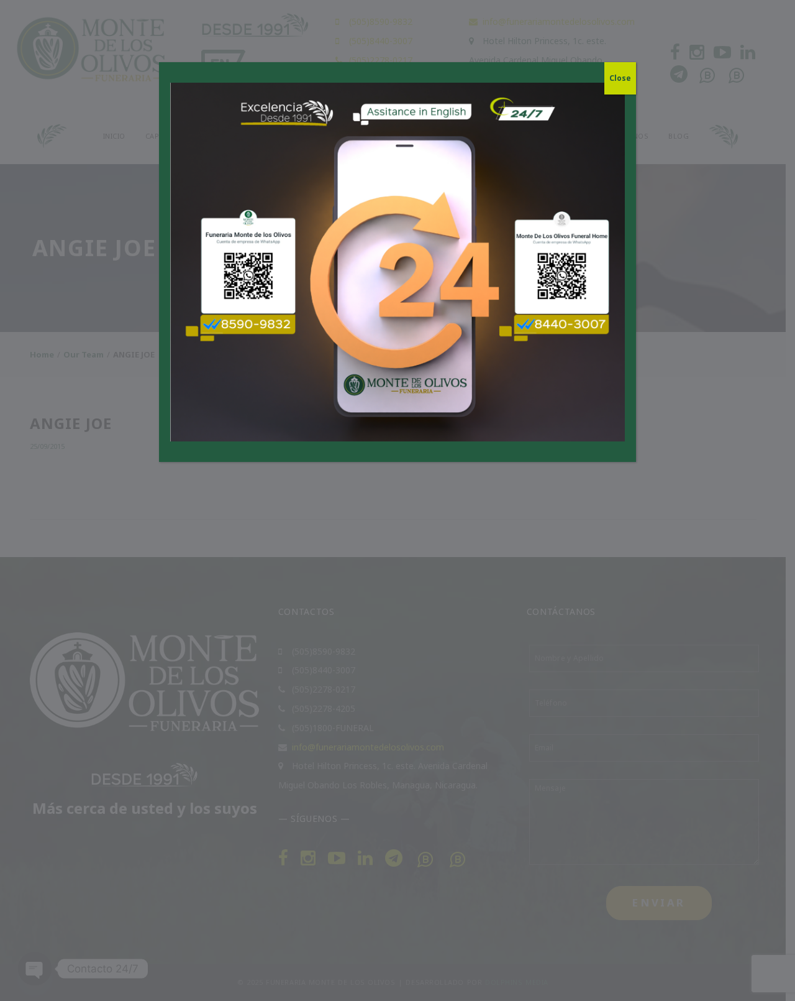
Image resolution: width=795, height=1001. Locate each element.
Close (620, 78)
